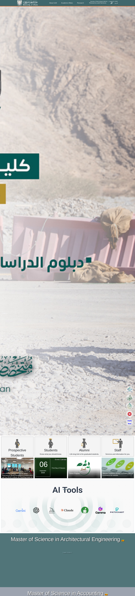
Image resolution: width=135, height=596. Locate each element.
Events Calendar (60, 459)
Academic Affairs (67, 3)
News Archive (12, 459)
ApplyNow (129, 422)
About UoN (53, 3)
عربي (116, 3)
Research (80, 3)
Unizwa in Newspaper (25, 459)
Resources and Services (97, 3)
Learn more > (67, 489)
